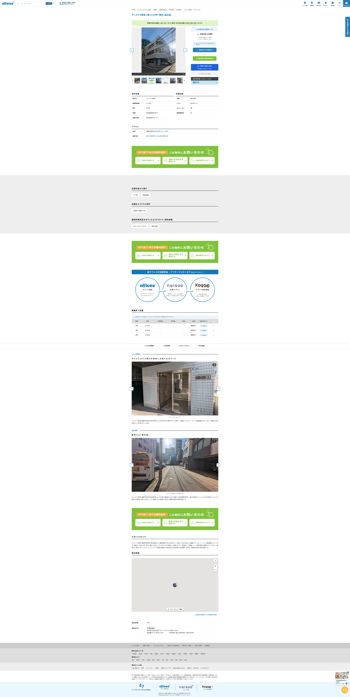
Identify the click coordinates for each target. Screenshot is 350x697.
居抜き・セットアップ (166, 668)
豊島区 (173, 654)
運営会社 (207, 645)
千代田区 (134, 654)
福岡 (158, 660)
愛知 (153, 660)
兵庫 (176, 660)
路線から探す (146, 645)
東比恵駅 (159, 136)
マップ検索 (318, 2)
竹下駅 (135, 195)
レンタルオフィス (204, 668)
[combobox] (36, 3)
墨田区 (196, 654)
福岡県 (155, 9)
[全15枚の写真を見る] (182, 69)
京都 (172, 660)
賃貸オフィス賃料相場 (173, 645)
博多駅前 (171, 9)
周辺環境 (167, 346)
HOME (133, 9)
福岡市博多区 (163, 9)
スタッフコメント (184, 346)
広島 (185, 660)
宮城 (181, 660)
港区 (151, 654)
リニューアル (149, 668)
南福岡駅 (146, 195)
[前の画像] (132, 50)
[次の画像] (185, 50)
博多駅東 (178, 9)
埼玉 (167, 660)
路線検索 (311, 1)
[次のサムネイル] (184, 80)
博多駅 (148, 136)
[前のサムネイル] (133, 80)
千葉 (162, 660)
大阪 (143, 660)
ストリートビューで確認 (176, 609)
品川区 (162, 654)
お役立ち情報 (198, 645)
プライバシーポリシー (186, 695)
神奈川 (138, 660)
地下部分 (196, 668)
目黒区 (168, 654)
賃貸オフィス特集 (186, 645)
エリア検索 (305, 2)
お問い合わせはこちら (346, 3)
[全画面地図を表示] (215, 561)
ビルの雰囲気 (150, 346)
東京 (133, 660)
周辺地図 (202, 346)
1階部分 (189, 668)
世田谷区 (203, 654)
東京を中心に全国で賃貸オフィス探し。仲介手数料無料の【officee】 (174, 693)
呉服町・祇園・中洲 (139, 211)
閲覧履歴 (332, 1)
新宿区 (156, 654)
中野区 (185, 654)
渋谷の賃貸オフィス (146, 677)
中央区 (140, 654)
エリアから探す (135, 645)
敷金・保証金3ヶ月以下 (179, 668)
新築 (142, 668)
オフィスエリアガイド (140, 226)
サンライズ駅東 (187, 9)
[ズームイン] (215, 566)
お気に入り (325, 2)
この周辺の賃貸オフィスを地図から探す (205, 614)
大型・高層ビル (135, 668)
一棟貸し (156, 668)
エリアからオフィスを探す (144, 9)
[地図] (166, 131)
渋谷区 (146, 654)
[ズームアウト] (215, 570)
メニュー (339, 1)
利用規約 (177, 695)
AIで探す (49, 3)
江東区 (191, 654)
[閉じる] (348, 672)
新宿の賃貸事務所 (158, 677)
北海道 (148, 660)
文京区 (179, 654)
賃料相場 (154, 226)
